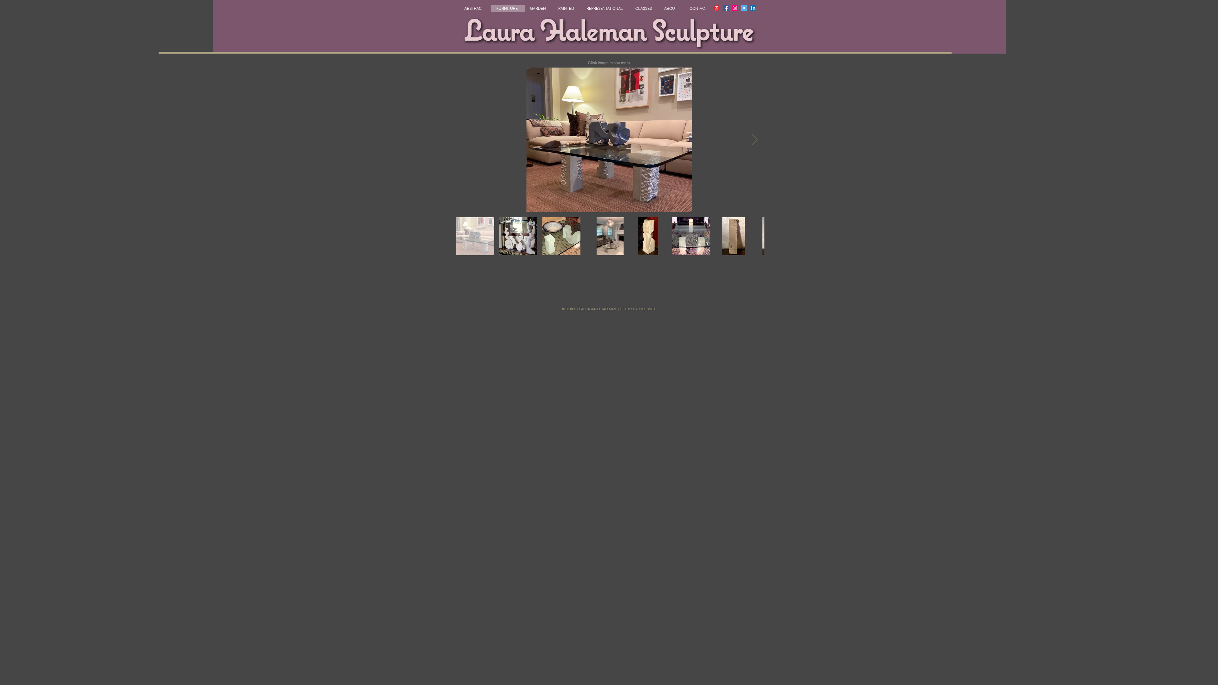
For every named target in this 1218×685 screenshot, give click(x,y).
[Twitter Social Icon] (744, 8)
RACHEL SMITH (644, 309)
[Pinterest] (716, 8)
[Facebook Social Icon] (726, 8)
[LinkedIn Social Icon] (753, 8)
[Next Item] (754, 140)
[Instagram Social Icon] (735, 8)
